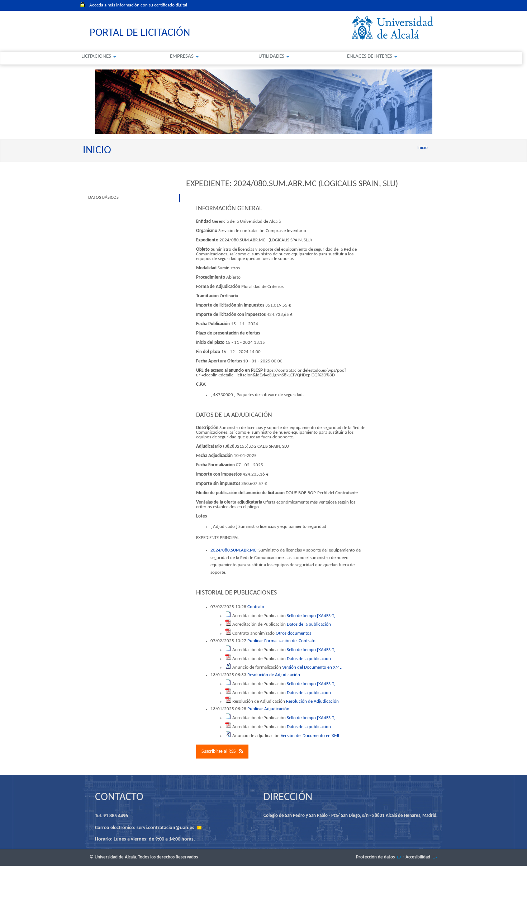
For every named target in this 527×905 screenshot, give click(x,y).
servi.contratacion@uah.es (165, 828)
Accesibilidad (417, 857)
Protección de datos (375, 857)
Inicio (422, 147)
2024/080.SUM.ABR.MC (233, 550)
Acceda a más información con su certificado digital (138, 5)
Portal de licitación (140, 33)
